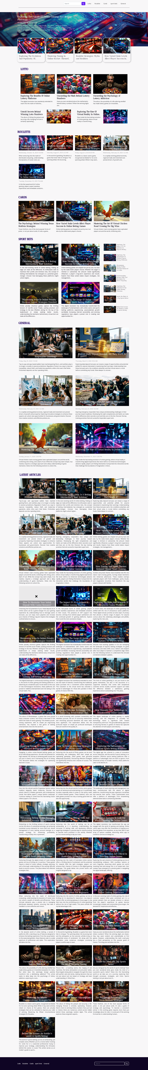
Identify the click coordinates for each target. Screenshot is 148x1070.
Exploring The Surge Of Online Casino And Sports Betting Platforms (80, 300)
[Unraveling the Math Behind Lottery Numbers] (74, 84)
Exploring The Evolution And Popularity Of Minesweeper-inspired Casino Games (30, 60)
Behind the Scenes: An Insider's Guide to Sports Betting (122, 308)
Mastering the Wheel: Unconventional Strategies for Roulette (88, 148)
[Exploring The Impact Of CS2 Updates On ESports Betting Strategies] (110, 247)
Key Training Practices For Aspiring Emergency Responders (102, 403)
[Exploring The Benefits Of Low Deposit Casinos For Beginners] (74, 884)
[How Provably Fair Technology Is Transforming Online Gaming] (111, 704)
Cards (105, 4)
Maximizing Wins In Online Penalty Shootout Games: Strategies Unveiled (39, 300)
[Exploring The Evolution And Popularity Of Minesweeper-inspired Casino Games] (31, 46)
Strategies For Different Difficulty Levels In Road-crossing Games (37, 855)
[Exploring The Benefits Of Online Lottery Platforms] (38, 84)
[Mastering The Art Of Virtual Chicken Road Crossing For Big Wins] (112, 211)
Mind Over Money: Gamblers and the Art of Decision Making (74, 962)
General (123, 4)
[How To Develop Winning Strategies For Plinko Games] (74, 740)
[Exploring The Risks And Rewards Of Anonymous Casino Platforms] (111, 596)
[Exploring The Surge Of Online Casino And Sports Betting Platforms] (80, 293)
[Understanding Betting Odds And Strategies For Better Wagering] (110, 278)
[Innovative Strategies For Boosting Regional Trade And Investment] (116, 143)
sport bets (114, 4)
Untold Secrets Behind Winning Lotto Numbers (32, 112)
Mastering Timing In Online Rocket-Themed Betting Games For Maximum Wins (58, 60)
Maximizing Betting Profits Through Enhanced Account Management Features (122, 269)
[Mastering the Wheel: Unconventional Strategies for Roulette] (88, 143)
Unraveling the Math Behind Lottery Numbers (111, 926)
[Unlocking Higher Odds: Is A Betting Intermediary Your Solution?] (39, 255)
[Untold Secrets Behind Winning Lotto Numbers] (59, 116)
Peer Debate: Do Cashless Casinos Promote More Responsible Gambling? (46, 355)
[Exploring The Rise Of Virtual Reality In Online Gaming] (115, 116)
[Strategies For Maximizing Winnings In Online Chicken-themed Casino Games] (74, 776)
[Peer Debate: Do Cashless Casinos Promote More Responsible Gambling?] (45, 343)
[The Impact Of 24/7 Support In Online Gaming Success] (32, 171)
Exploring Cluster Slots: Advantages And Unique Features (31, 148)
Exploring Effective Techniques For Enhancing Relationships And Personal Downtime (74, 712)
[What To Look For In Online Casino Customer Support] (111, 668)
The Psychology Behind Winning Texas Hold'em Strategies (111, 998)
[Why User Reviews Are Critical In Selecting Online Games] (111, 848)
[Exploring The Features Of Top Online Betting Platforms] (110, 288)
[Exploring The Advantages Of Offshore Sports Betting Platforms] (110, 257)
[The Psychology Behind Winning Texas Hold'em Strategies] (36, 211)
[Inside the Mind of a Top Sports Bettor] (110, 299)
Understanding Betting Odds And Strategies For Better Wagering (122, 278)
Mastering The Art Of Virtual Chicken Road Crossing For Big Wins (110, 224)
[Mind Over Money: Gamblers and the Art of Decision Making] (74, 955)
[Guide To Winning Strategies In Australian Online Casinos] (74, 848)
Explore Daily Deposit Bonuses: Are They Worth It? (102, 354)
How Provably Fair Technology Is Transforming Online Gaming (111, 711)
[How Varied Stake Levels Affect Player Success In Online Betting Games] (116, 46)
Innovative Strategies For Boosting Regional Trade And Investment (116, 148)
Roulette (97, 4)
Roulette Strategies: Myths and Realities (60, 147)
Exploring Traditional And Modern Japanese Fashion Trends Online (37, 783)
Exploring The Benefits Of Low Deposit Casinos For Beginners (74, 891)
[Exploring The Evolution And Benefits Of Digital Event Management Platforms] (111, 776)
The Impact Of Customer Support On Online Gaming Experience (111, 891)
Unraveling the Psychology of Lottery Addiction (106, 97)
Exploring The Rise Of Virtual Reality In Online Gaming (88, 114)
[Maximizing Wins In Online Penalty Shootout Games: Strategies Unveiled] (39, 293)
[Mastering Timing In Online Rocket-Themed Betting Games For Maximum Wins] (59, 46)
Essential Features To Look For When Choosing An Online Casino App (111, 820)
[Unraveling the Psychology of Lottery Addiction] (110, 84)
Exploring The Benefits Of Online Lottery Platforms (35, 97)
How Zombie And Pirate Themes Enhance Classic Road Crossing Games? (111, 569)
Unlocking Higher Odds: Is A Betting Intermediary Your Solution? (39, 262)
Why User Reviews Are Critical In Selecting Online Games (111, 855)
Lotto (89, 4)
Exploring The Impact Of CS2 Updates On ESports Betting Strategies (121, 248)
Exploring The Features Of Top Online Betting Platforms (121, 288)
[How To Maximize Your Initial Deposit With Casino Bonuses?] (37, 596)
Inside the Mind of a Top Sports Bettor (122, 297)
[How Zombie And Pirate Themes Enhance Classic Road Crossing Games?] (111, 560)
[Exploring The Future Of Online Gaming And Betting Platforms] (37, 668)
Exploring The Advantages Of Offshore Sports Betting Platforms (122, 257)
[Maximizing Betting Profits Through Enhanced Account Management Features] (110, 267)
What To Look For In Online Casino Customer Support (111, 675)
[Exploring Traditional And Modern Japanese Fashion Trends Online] (37, 776)
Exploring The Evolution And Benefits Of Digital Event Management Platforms (111, 784)
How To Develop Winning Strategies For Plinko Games (74, 747)
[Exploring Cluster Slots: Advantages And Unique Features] (32, 143)
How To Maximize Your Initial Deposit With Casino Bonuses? (37, 603)
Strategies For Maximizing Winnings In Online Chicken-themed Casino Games (74, 784)
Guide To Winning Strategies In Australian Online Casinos (74, 855)
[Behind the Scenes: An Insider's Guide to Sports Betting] (110, 309)
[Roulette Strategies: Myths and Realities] (88, 46)
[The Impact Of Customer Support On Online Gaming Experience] (111, 884)
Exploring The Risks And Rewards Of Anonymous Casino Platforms (111, 603)
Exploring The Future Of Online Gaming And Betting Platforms (37, 675)
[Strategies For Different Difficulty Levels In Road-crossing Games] (37, 848)
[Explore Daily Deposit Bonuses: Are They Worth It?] (102, 343)
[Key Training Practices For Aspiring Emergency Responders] (102, 390)
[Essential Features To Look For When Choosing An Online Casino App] (111, 812)
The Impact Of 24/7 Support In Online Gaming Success (31, 175)
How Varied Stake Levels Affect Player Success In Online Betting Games (116, 58)
